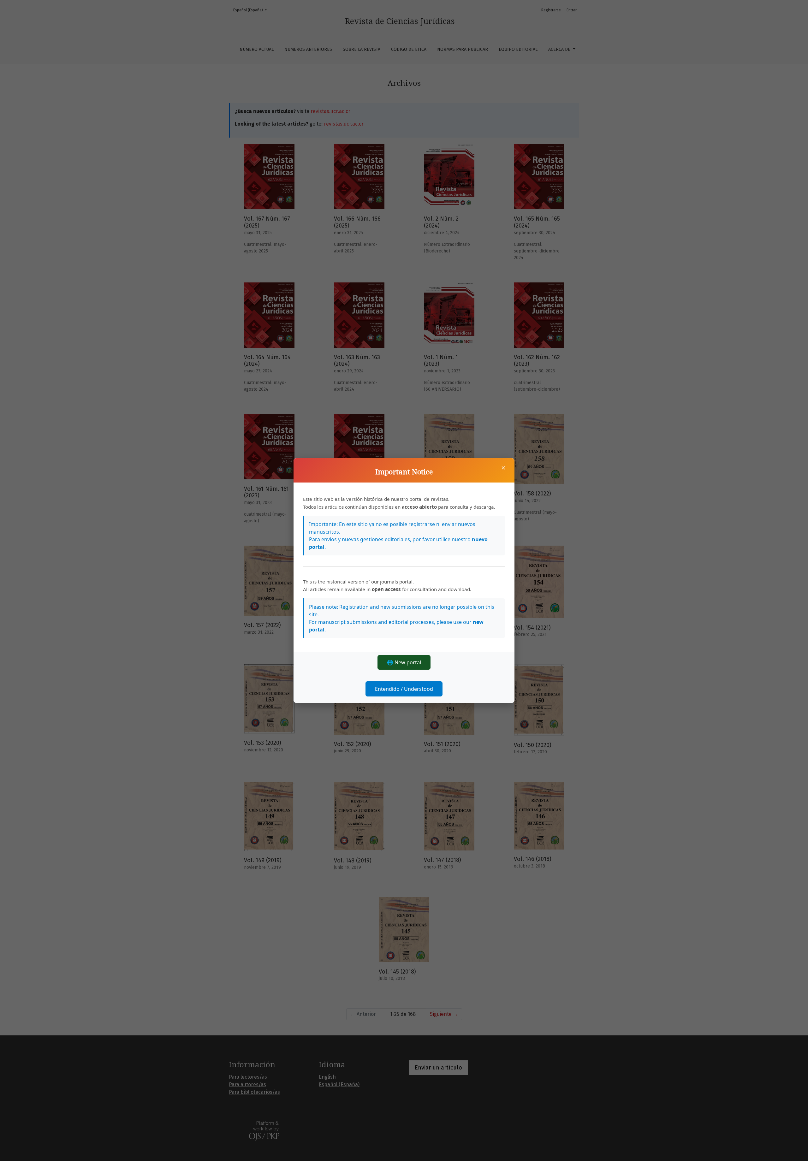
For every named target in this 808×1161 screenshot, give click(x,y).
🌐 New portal (404, 662)
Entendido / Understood (404, 688)
